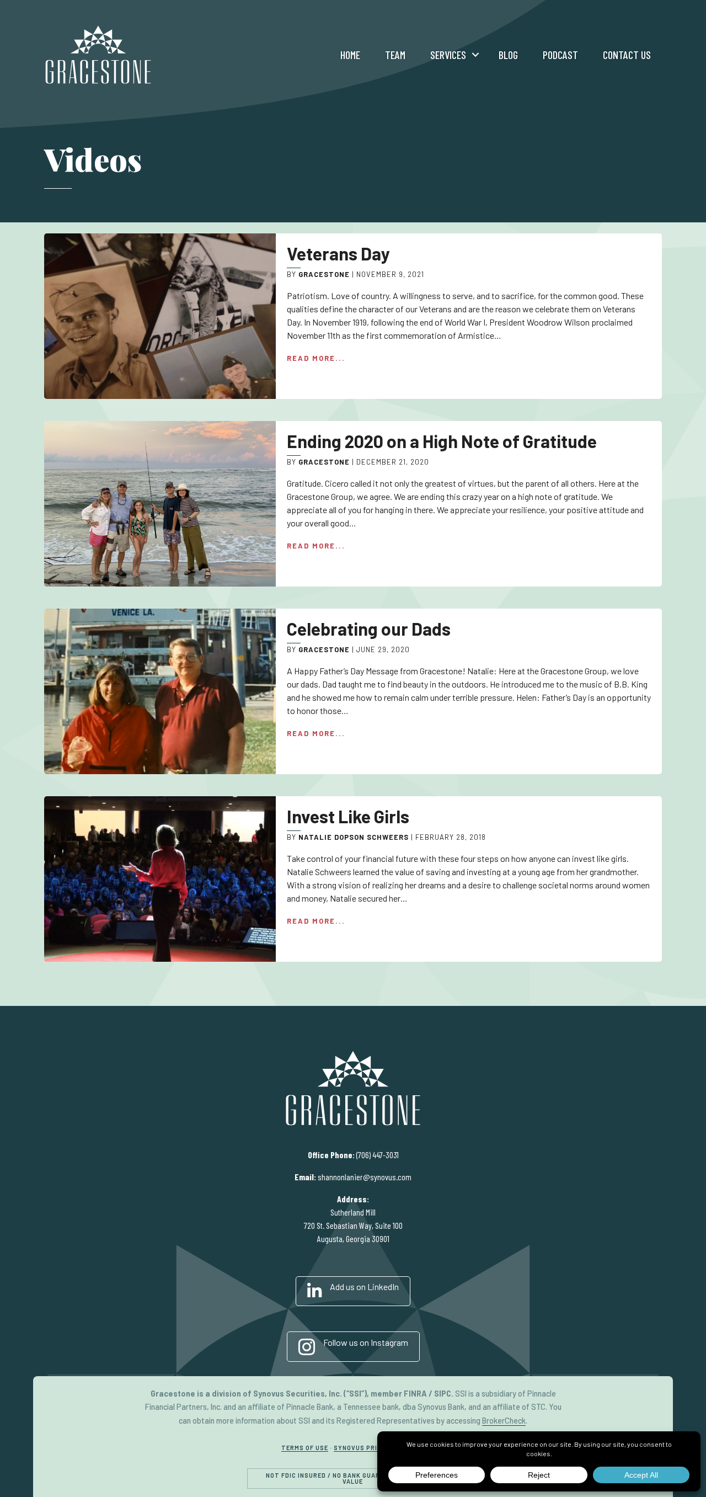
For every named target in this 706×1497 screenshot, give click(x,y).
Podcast (560, 54)
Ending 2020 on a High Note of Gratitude (442, 440)
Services (448, 54)
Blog (508, 54)
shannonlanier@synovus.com (364, 1176)
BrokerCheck (504, 1420)
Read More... (316, 358)
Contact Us (627, 54)
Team (395, 54)
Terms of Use (304, 1447)
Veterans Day (338, 253)
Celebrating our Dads (369, 628)
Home (350, 54)
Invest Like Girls (348, 816)
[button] (475, 54)
